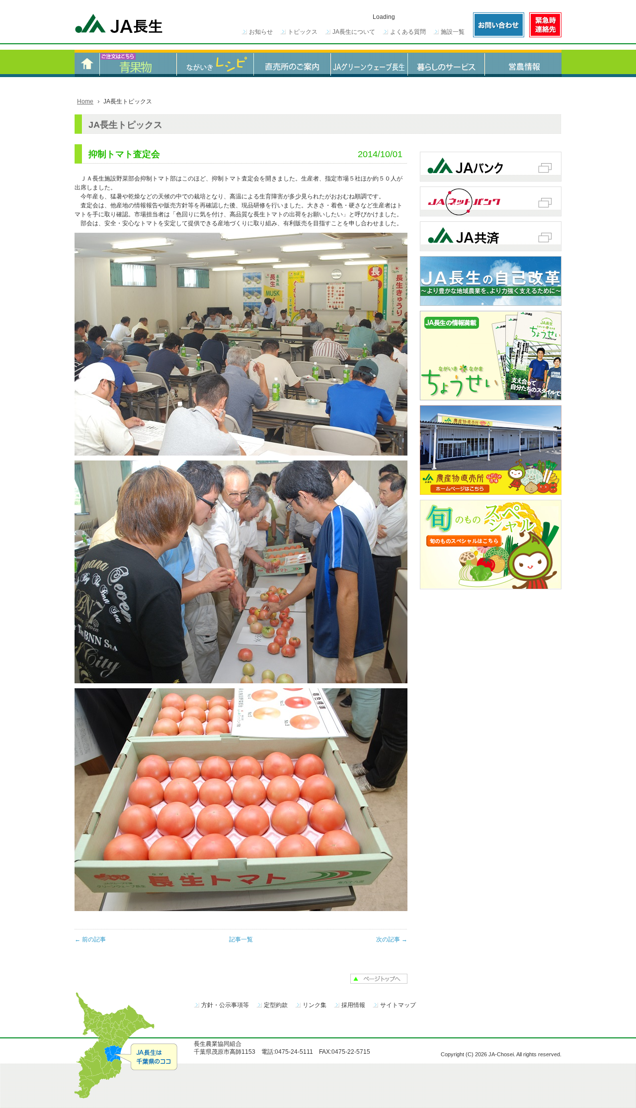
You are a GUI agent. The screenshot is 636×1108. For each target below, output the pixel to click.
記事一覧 (241, 939)
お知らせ (261, 31)
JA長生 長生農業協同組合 (119, 24)
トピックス (303, 31)
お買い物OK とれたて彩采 (137, 63)
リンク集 (314, 1005)
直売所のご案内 (291, 63)
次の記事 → (391, 939)
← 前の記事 (90, 939)
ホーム (87, 63)
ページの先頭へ (378, 979)
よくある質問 (408, 31)
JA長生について (353, 31)
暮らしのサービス (445, 63)
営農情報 (522, 63)
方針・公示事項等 (225, 1005)
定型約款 (276, 1005)
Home (85, 101)
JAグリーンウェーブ (368, 63)
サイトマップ (398, 1005)
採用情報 (353, 1005)
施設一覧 (453, 31)
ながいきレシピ (214, 63)
